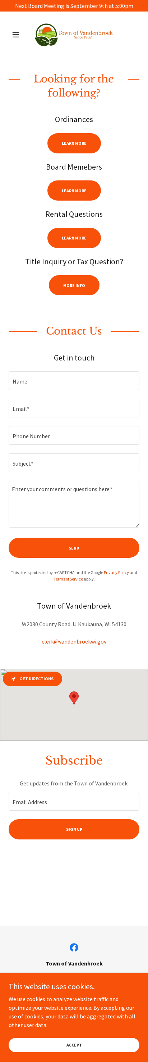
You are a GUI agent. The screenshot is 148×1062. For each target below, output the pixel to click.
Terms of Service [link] (68, 579)
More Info (74, 285)
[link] (74, 34)
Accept (74, 1045)
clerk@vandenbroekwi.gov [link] (74, 641)
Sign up (74, 829)
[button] (18, 34)
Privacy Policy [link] (116, 572)
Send (74, 548)
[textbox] (74, 380)
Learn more (74, 143)
